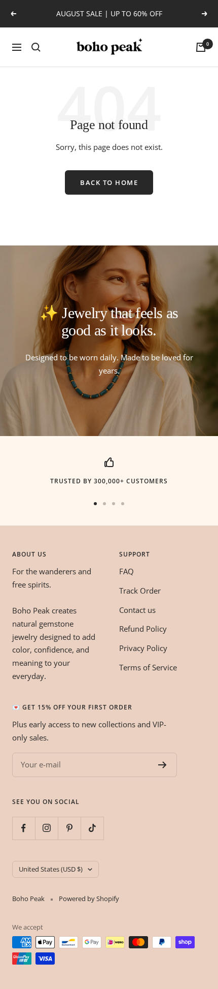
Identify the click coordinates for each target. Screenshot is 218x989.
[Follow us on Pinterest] (69, 828)
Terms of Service (148, 667)
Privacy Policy (143, 648)
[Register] (162, 764)
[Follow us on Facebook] (23, 828)
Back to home (109, 182)
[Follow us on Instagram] (46, 828)
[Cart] (201, 47)
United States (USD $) (51, 869)
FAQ (126, 571)
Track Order (140, 590)
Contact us (137, 610)
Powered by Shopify (89, 898)
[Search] (36, 47)
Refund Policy (143, 629)
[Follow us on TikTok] (92, 828)
